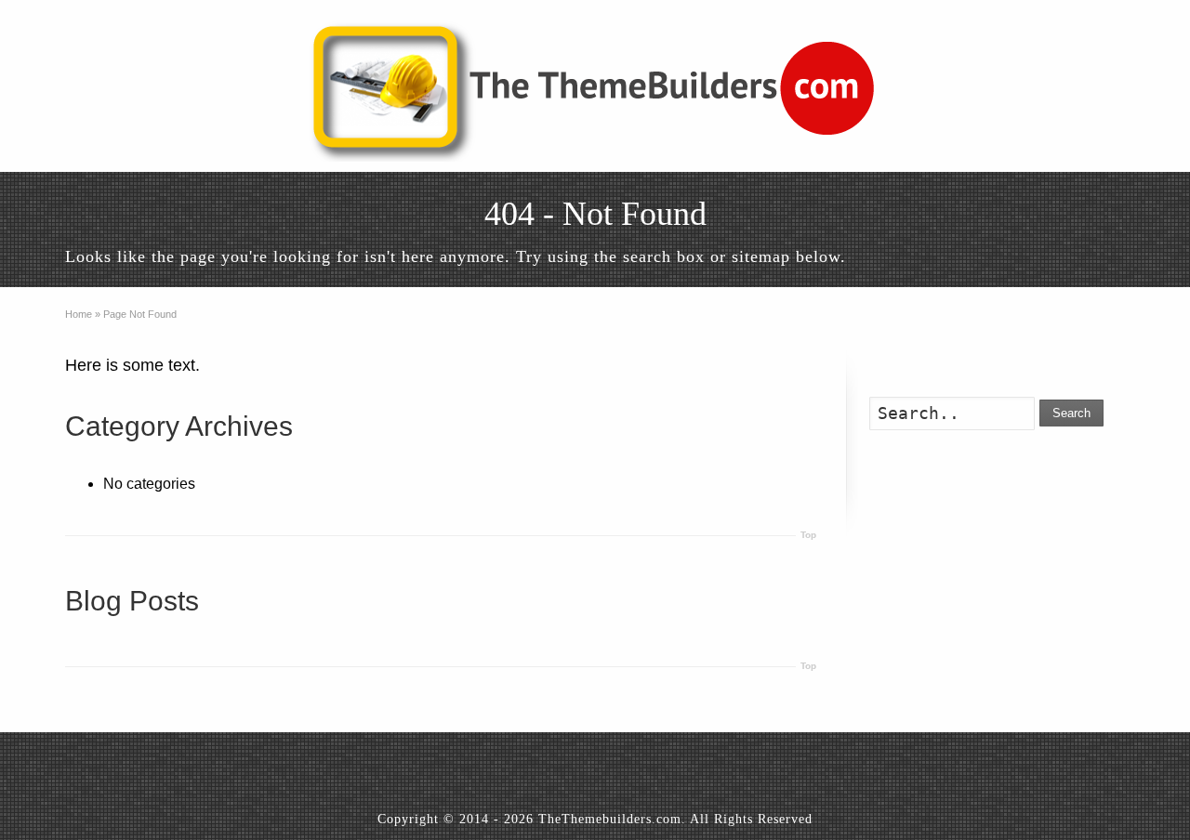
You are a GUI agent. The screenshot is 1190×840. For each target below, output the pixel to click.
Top (808, 535)
